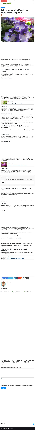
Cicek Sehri (9, 282)
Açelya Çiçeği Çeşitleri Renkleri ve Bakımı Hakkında (29, 361)
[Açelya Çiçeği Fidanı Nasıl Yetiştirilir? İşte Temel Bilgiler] (6, 325)
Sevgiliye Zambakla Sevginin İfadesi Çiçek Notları (17, 361)
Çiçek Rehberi (3, 423)
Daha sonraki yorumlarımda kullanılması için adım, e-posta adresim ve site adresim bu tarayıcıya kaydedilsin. (17, 385)
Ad (1, 378)
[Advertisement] (17, 51)
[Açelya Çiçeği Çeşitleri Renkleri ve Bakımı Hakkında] (29, 325)
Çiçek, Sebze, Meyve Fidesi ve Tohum (6, 424)
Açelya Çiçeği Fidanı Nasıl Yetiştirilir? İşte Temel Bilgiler (5, 361)
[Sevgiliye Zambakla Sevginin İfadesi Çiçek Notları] (17, 325)
